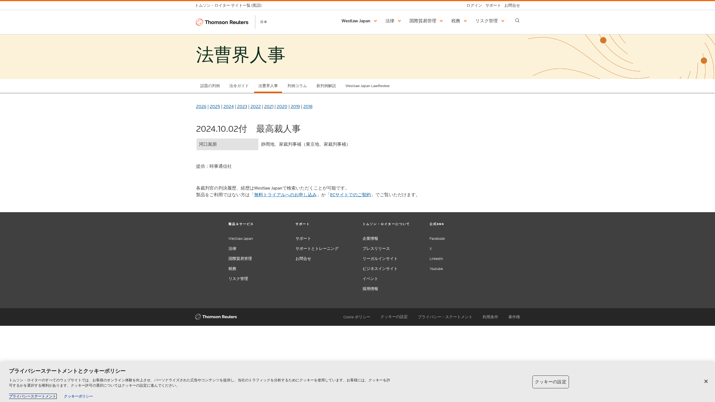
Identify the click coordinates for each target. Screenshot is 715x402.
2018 (308, 106)
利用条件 (490, 317)
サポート (303, 238)
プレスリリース (376, 248)
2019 (295, 106)
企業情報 (370, 238)
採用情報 (370, 288)
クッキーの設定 (394, 317)
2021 (268, 106)
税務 (232, 268)
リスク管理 (238, 278)
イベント (370, 278)
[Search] (517, 20)
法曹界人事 (268, 85)
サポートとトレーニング (317, 248)
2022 (256, 106)
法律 (232, 248)
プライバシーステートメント (32, 396)
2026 (201, 106)
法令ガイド (239, 85)
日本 (264, 22)
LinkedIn (436, 258)
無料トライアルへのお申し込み (285, 194)
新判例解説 (326, 85)
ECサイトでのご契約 (350, 194)
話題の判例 (210, 85)
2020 (282, 106)
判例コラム (297, 85)
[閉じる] (706, 381)
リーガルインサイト (380, 258)
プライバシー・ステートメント (445, 317)
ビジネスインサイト (380, 268)
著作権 (514, 317)
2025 (215, 106)
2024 (228, 106)
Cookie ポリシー (356, 317)
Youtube (436, 268)
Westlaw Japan (240, 238)
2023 (242, 106)
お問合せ (303, 258)
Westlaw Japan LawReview (367, 85)
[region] (357, 382)
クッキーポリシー (78, 396)
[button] (360, 21)
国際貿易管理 (240, 258)
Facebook (437, 238)
